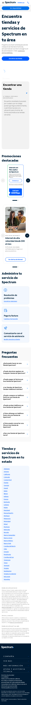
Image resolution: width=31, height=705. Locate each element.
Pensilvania (7, 554)
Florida (6, 483)
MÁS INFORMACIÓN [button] (13, 666)
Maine (6, 507)
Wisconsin (7, 576)
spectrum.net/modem (7, 607)
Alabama (7, 469)
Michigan (7, 516)
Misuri (6, 524)
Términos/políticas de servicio (9, 688)
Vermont (6, 565)
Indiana (6, 496)
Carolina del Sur (9, 557)
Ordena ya (21, 2)
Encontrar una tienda (15, 58)
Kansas (6, 499)
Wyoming (7, 579)
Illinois (6, 494)
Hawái (6, 488)
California (7, 474)
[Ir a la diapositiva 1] (14, 200)
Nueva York (7, 543)
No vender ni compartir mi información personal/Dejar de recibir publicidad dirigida (13, 681)
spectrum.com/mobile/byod (16, 622)
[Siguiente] (28, 180)
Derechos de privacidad (7, 675)
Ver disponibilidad (15, 8)
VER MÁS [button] (7, 661)
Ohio (5, 549)
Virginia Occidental (10, 574)
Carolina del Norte (10, 546)
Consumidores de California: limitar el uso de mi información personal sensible (14, 685)
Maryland (7, 510)
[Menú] (3, 3)
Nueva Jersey (8, 538)
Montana (7, 527)
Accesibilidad (4, 677)
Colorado (7, 477)
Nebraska (7, 529)
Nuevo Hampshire (9, 535)
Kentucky (7, 502)
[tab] (15, 656)
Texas (5, 563)
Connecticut (8, 480)
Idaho (5, 491)
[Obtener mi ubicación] (26, 93)
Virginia (6, 568)
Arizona (6, 471)
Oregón (6, 552)
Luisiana (6, 505)
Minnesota (7, 518)
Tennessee (7, 560)
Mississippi (7, 521)
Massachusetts (8, 513)
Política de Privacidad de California (10, 679)
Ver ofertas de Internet (15, 259)
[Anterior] (3, 180)
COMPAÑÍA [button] (8, 656)
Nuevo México (8, 541)
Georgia (6, 485)
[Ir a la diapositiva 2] (18, 200)
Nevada (6, 532)
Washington (7, 571)
